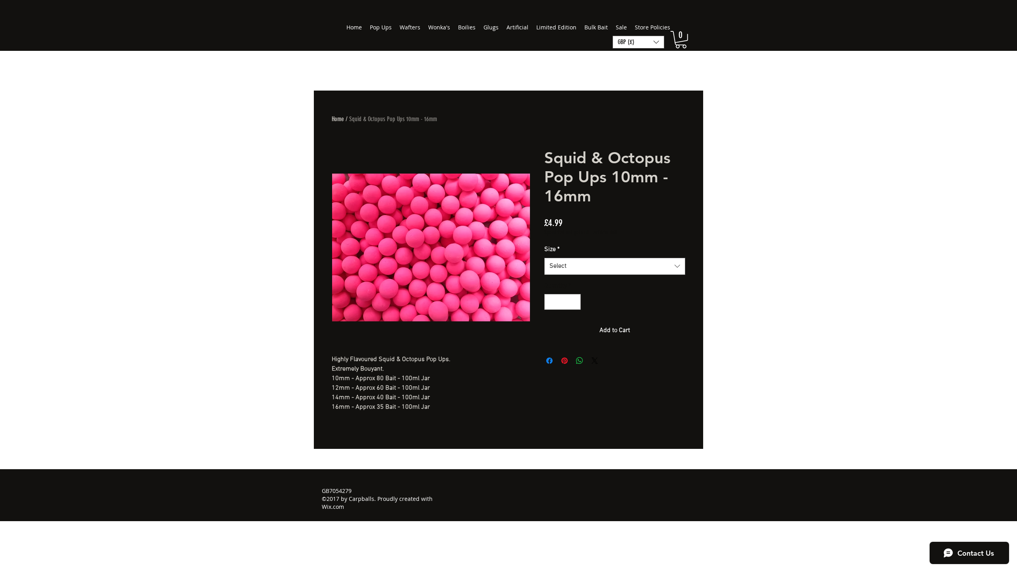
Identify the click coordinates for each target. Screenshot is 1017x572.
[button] (681, 39)
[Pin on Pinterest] (564, 360)
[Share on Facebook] (549, 360)
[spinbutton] (562, 301)
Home (338, 119)
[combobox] (614, 266)
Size (552, 249)
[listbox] (638, 42)
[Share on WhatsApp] (579, 360)
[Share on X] (594, 360)
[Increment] (574, 301)
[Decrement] (551, 301)
